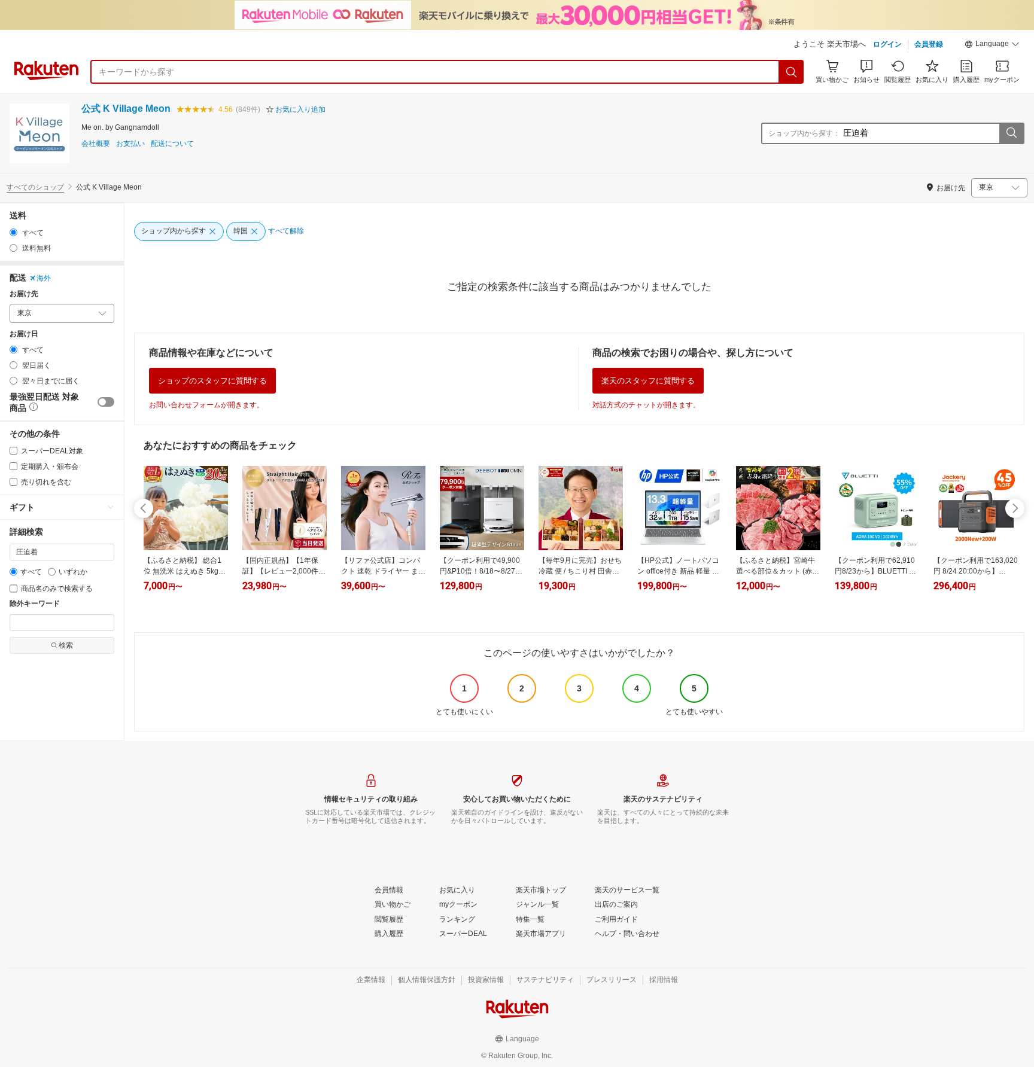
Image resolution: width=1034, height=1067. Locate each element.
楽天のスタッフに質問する (648, 380)
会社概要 (95, 144)
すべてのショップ (35, 187)
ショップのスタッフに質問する (212, 380)
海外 (44, 278)
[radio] (13, 232)
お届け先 (24, 294)
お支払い (130, 144)
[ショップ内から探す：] (1011, 133)
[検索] (792, 72)
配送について (172, 144)
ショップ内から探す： (804, 133)
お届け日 (24, 334)
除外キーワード (35, 604)
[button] (992, 45)
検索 (66, 645)
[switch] (106, 402)
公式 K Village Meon (126, 108)
